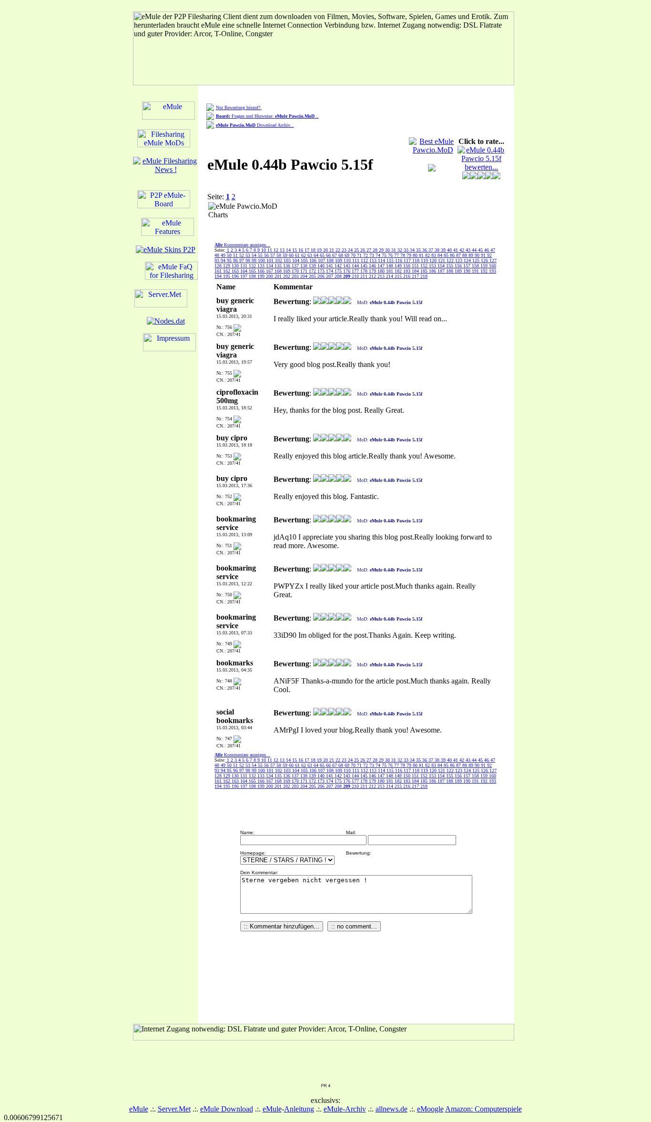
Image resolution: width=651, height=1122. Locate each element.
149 (399, 265)
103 (288, 260)
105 (305, 260)
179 (373, 271)
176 (347, 271)
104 (296, 260)
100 (262, 260)
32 (400, 250)
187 (441, 271)
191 (476, 271)
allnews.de (391, 1109)
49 (224, 255)
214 (390, 276)
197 (244, 276)
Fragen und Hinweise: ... (267, 116)
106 (313, 260)
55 (261, 255)
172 (313, 271)
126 (485, 260)
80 (416, 255)
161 (218, 271)
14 (289, 250)
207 (330, 276)
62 (304, 255)
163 (236, 271)
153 (433, 265)
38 (438, 250)
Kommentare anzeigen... (242, 244)
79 (410, 255)
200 (270, 276)
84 (440, 255)
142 (339, 265)
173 (321, 271)
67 (335, 255)
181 (390, 271)
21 (332, 250)
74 (379, 255)
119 (425, 260)
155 (450, 265)
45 (481, 250)
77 (397, 255)
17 (308, 250)
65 (323, 255)
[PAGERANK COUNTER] (325, 1085)
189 (459, 271)
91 (484, 255)
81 (422, 255)
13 (283, 250)
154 (441, 265)
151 (416, 265)
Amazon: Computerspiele (483, 1109)
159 (484, 265)
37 (431, 250)
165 (253, 271)
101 (270, 260)
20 (326, 250)
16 (301, 250)
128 (218, 265)
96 (236, 260)
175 (339, 271)
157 (467, 265)
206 (321, 276)
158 (476, 265)
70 (354, 255)
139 (313, 265)
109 (339, 260)
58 (279, 255)
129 (227, 265)
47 (492, 250)
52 (242, 255)
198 (253, 276)
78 (403, 255)
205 (313, 276)
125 (476, 260)
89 (471, 255)
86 (453, 255)
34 (413, 250)
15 (295, 250)
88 (465, 255)
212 (373, 276)
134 (270, 265)
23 (345, 250)
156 (459, 265)
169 (287, 271)
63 (310, 255)
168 (279, 271)
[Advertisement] (351, 216)
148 (390, 265)
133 (261, 265)
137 (296, 265)
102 (279, 260)
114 (382, 260)
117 (408, 260)
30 (388, 250)
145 (364, 265)
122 (451, 260)
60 (292, 255)
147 (381, 265)
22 (339, 250)
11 (270, 250)
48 (217, 255)
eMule (138, 1109)
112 (365, 260)
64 (317, 255)
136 (287, 265)
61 (298, 255)
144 (356, 265)
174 (330, 271)
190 (467, 271)
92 (489, 255)
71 (360, 255)
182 (399, 271)
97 (242, 260)
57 (273, 255)
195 (227, 276)
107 (322, 260)
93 (217, 260)
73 (372, 255)
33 (407, 250)
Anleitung (299, 1109)
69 (348, 255)
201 (279, 276)
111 (356, 260)
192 (484, 271)
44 (475, 250)
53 (248, 255)
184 (416, 271)
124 (468, 260)
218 (423, 276)
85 (447, 255)
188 (450, 271)
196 (236, 276)
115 (391, 260)
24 (351, 250)
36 (425, 250)
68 (341, 255)
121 (442, 260)
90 (478, 255)
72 (366, 255)
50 (230, 255)
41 (456, 250)
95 (230, 260)
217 (416, 276)
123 (459, 260)
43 (469, 250)
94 (224, 260)
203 (296, 276)
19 (320, 250)
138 (304, 265)
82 (428, 255)
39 (444, 250)
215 (399, 276)
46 (487, 250)
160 (492, 265)
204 (304, 276)
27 (369, 250)
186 (433, 271)
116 (399, 260)
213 (381, 276)
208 (339, 276)
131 (244, 265)
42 (462, 250)
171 (304, 271)
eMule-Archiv (345, 1109)
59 (286, 255)
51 (236, 255)
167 (270, 271)
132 (253, 265)
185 (424, 271)
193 (492, 271)
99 (255, 260)
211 (364, 276)
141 (330, 265)
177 (356, 271)
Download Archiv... (255, 125)
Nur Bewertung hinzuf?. (239, 107)
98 (248, 260)
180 (381, 271)
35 (419, 250)
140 (321, 265)
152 (424, 265)
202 (287, 276)
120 (433, 260)
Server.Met (174, 1109)
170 (296, 271)
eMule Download (226, 1109)
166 (261, 271)
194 (218, 276)
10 (264, 250)
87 (459, 255)
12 (277, 250)
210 (356, 276)
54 (255, 255)
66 (329, 255)
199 (261, 276)
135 (279, 265)
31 (394, 250)
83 (434, 255)
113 (373, 260)
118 (416, 260)
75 (385, 255)
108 (330, 260)
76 (391, 255)
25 (357, 250)
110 (348, 260)
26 (363, 250)
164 (244, 271)
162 (227, 271)
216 (407, 276)
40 (450, 250)
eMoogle (430, 1109)
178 (364, 271)
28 (376, 250)
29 (382, 250)
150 (407, 265)
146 (373, 265)
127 (493, 260)
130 (236, 265)
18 (314, 250)
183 (407, 271)
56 (267, 255)
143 (347, 265)
